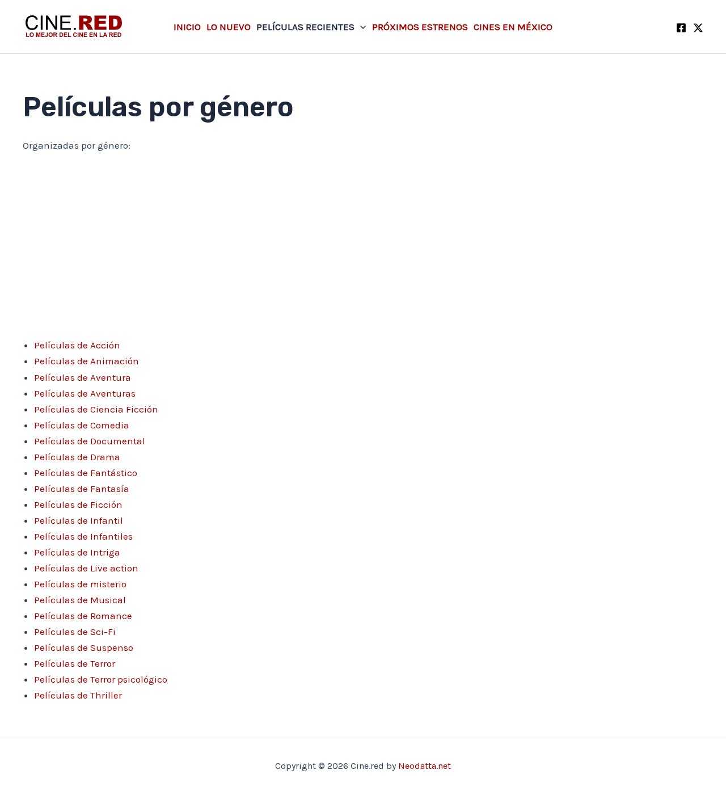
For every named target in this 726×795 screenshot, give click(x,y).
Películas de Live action (86, 568)
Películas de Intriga (77, 552)
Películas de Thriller (78, 695)
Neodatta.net (424, 765)
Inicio (187, 26)
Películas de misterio (80, 584)
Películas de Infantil (78, 520)
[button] (360, 26)
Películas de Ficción (78, 504)
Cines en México (513, 26)
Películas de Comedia (81, 425)
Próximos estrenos (420, 26)
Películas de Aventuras (85, 393)
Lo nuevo (228, 26)
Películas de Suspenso (83, 647)
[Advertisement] (363, 248)
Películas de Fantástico (85, 472)
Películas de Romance (83, 615)
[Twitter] (698, 28)
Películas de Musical (80, 599)
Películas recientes (305, 26)
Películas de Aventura (82, 377)
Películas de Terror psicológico (100, 679)
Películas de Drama (77, 456)
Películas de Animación (86, 361)
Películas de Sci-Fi (75, 631)
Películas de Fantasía (81, 488)
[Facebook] (681, 28)
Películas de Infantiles (83, 536)
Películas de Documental (89, 441)
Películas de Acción (77, 345)
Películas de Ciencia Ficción (96, 409)
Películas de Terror (74, 663)
